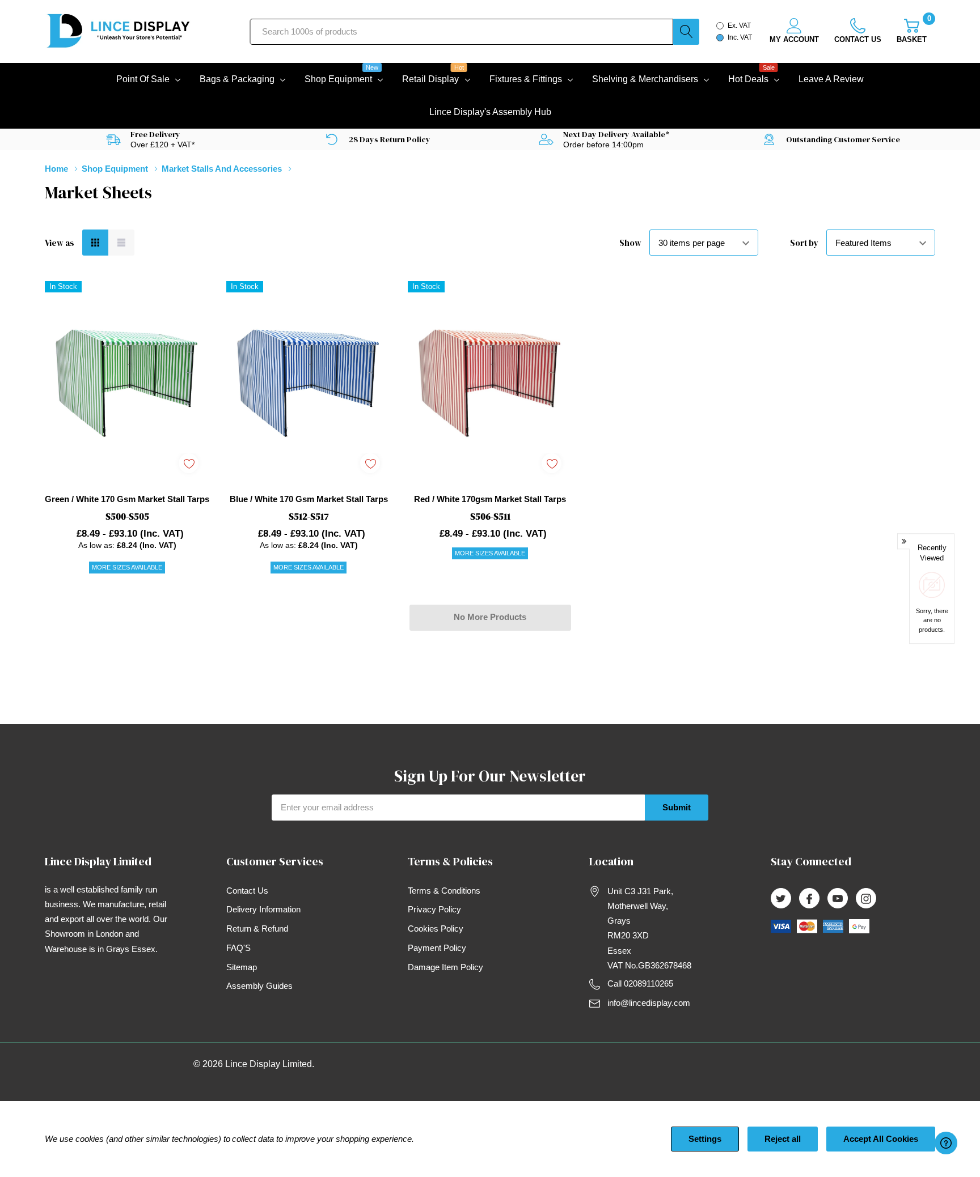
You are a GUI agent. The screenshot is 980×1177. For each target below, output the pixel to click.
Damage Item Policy (445, 967)
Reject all (782, 1139)
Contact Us (247, 890)
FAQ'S (238, 948)
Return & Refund (257, 928)
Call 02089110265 (640, 983)
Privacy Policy (434, 909)
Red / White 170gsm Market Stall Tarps (490, 499)
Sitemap (241, 967)
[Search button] (686, 32)
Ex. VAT (739, 25)
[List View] (121, 243)
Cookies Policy (435, 928)
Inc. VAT (740, 37)
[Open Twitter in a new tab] (781, 898)
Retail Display (430, 77)
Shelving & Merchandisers (645, 79)
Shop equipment (338, 77)
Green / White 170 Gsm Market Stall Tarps (127, 499)
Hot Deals (748, 77)
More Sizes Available (127, 567)
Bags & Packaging (237, 79)
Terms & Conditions (444, 890)
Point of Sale (143, 79)
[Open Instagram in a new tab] (866, 898)
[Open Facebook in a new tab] (809, 898)
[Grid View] (95, 243)
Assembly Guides (259, 986)
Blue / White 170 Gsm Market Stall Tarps (309, 499)
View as (59, 243)
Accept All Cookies (880, 1139)
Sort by (804, 243)
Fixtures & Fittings (525, 79)
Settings (704, 1139)
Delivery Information (263, 909)
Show (630, 243)
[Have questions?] (946, 1143)
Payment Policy (437, 948)
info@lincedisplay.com (648, 1003)
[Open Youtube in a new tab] (837, 898)
